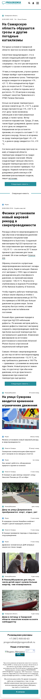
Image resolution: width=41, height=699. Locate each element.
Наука (7, 204)
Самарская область (11, 15)
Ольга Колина (22, 19)
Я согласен (20, 692)
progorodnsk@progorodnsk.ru (19, 642)
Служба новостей (19, 208)
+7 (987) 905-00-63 (19, 638)
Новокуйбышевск (10, 392)
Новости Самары (10, 448)
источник (13, 178)
